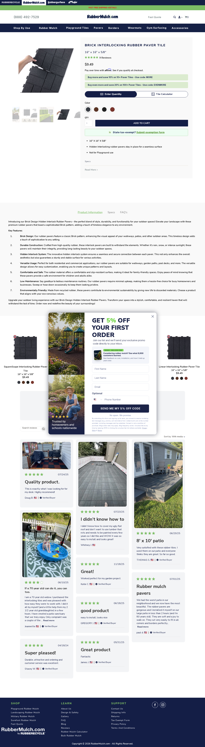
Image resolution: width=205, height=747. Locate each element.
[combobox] (97, 399)
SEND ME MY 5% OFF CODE (120, 408)
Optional (97, 393)
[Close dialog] (152, 316)
